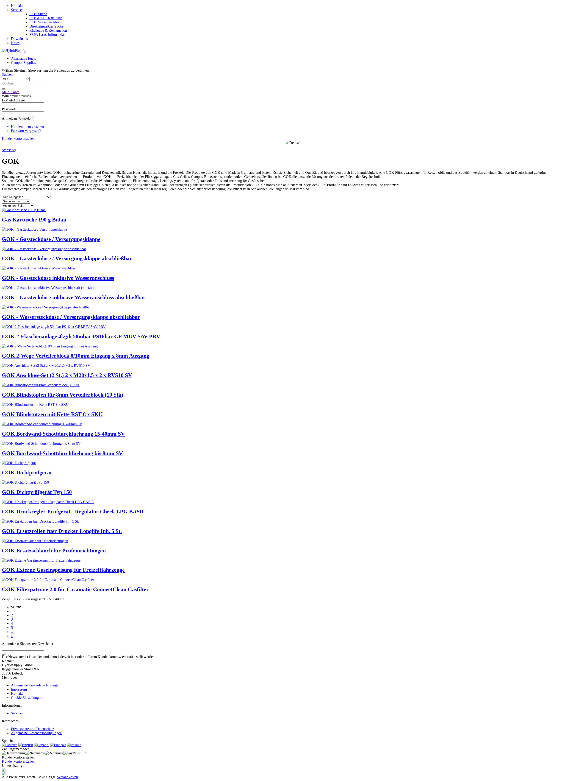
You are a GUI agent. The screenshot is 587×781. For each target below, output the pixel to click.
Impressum (19, 689)
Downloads (19, 39)
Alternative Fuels (23, 58)
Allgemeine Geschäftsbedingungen (36, 733)
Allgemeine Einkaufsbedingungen (35, 685)
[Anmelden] (4, 654)
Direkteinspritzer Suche (46, 26)
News (15, 43)
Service (16, 10)
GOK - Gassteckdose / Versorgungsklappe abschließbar (67, 258)
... (12, 632)
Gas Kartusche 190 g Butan (34, 220)
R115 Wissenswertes (44, 22)
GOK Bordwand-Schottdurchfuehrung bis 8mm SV (62, 453)
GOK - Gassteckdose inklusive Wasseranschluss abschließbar (74, 297)
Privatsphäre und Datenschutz (32, 729)
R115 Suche (38, 14)
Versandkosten (67, 777)
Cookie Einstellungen (26, 698)
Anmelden (25, 118)
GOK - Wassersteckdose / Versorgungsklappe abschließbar (71, 317)
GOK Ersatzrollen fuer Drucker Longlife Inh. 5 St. (62, 531)
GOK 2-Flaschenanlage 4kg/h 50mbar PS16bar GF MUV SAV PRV (81, 336)
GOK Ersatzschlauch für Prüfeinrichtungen (54, 551)
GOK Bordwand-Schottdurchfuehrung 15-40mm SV (63, 434)
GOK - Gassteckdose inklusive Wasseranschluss (58, 278)
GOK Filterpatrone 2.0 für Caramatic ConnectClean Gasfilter (75, 589)
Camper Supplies (23, 62)
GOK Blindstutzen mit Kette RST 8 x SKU (52, 414)
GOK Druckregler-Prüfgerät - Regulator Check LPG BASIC (74, 512)
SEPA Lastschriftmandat (47, 34)
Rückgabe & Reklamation (48, 30)
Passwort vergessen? (26, 131)
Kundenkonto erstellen (27, 127)
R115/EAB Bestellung (45, 18)
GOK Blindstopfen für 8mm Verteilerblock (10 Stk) (62, 395)
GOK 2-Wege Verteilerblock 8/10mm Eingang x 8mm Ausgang (75, 356)
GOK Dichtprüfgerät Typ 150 (37, 492)
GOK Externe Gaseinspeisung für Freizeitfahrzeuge (63, 570)
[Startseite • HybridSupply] (14, 51)
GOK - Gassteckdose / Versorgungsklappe (51, 239)
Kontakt (17, 6)
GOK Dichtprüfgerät (27, 473)
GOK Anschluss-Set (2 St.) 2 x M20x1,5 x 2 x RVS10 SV (67, 375)
